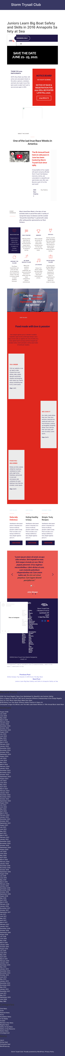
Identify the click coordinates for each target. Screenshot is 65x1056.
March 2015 (4, 959)
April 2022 (3, 811)
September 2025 (5, 730)
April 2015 (3, 957)
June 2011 (3, 993)
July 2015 (3, 951)
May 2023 (3, 785)
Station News (4, 1031)
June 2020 (3, 853)
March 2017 (3, 922)
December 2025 (5, 726)
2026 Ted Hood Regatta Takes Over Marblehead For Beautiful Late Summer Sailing (26, 696)
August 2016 (4, 934)
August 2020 (4, 849)
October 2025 (4, 728)
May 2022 (3, 809)
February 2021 (4, 837)
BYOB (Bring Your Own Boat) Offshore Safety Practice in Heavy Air (21, 702)
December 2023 (5, 770)
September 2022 (5, 801)
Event (2, 1010)
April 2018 (3, 900)
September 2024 (5, 754)
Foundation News (38, 664)
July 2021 (3, 827)
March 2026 (4, 720)
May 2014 (3, 967)
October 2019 (4, 870)
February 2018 (4, 904)
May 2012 (3, 987)
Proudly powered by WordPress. (34, 1051)
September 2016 (5, 932)
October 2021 (4, 821)
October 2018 (4, 892)
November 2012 (5, 985)
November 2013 (5, 973)
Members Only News (6, 1023)
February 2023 (4, 791)
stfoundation (11, 664)
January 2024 (4, 768)
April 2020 (3, 857)
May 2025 (3, 738)
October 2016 (4, 930)
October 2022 (4, 799)
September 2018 (5, 894)
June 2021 (3, 829)
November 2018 (5, 890)
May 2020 (3, 855)
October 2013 (4, 975)
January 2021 (4, 839)
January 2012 (4, 989)
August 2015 (4, 949)
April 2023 (3, 787)
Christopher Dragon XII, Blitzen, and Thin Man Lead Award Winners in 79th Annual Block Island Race (32, 704)
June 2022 (3, 807)
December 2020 (5, 841)
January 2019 (4, 886)
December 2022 (5, 795)
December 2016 (5, 928)
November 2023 (5, 772)
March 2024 (4, 764)
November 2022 (5, 797)
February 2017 (4, 924)
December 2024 (5, 748)
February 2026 (4, 722)
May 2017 (3, 918)
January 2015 (4, 963)
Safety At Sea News (6, 1027)
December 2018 (5, 888)
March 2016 (4, 942)
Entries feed (4, 1042)
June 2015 (3, 953)
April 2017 (3, 920)
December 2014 (5, 965)
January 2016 (4, 944)
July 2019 (3, 876)
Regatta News (4, 1025)
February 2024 (4, 766)
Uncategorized (4, 1033)
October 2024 (4, 752)
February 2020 (4, 861)
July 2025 (3, 734)
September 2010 (5, 997)
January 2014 (4, 969)
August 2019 (4, 874)
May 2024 (3, 762)
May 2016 (3, 940)
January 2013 (4, 981)
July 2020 (3, 851)
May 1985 (3, 1001)
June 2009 (3, 999)
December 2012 (5, 983)
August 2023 (4, 778)
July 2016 (3, 936)
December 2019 (5, 866)
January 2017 (4, 926)
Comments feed (5, 1044)
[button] (21, 44)
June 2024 (3, 760)
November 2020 (5, 843)
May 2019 (3, 880)
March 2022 (4, 813)
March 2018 (4, 902)
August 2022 (4, 803)
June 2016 (3, 938)
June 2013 (3, 977)
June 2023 (3, 782)
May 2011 (3, 995)
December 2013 (5, 971)
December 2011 (5, 991)
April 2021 (3, 833)
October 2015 (4, 946)
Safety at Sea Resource (7, 1029)
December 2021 (5, 819)
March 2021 (4, 835)
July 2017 (3, 914)
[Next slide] (52, 574)
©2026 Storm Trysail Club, (17, 657)
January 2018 (4, 906)
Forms (2, 1015)
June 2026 (3, 716)
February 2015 (4, 961)
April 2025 (3, 740)
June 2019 (3, 878)
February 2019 (4, 884)
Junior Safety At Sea (18, 666)
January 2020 (4, 863)
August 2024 (4, 756)
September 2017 (5, 912)
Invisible (2, 1021)
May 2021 (3, 831)
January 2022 (4, 817)
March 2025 (4, 742)
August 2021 (4, 825)
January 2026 (4, 724)
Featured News (5, 1012)
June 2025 (3, 736)
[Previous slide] (12, 574)
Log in (2, 1040)
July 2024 (3, 758)
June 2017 (3, 916)
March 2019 (4, 882)
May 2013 (3, 979)
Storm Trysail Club (26, 5)
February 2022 (4, 815)
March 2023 (4, 789)
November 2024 (5, 750)
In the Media (4, 1019)
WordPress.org (4, 1046)
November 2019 (5, 868)
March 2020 (4, 859)
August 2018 (4, 896)
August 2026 (4, 712)
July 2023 (3, 780)
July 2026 (3, 714)
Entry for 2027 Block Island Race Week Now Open (16, 700)
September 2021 (5, 823)
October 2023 (4, 774)
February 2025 (4, 744)
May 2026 (3, 718)
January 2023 (4, 793)
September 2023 (5, 776)
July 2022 (3, 805)
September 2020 (5, 847)
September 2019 (5, 872)
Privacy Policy (49, 1051)
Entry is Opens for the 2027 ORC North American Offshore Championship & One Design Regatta (31, 698)
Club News (3, 1008)
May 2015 (3, 955)
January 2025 (4, 746)
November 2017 (5, 908)
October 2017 (4, 910)
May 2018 (3, 898)
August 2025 (4, 732)
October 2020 (4, 845)
